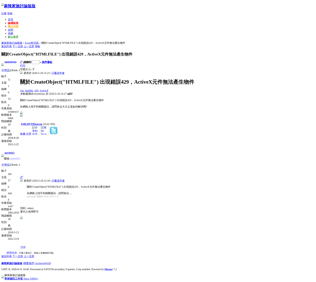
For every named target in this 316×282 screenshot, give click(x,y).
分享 (28, 133)
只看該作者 (58, 73)
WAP (48, 263)
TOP (23, 247)
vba (22, 90)
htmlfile (29, 90)
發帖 (37, 46)
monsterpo (10, 61)
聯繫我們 (29, 263)
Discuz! (109, 269)
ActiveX (44, 90)
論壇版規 (13, 23)
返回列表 (6, 46)
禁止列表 (13, 26)
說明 (10, 29)
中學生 (5, 70)
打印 (22, 65)
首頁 (10, 19)
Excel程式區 (32, 42)
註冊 (4, 13)
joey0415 (9, 152)
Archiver (39, 263)
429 (36, 90)
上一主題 (29, 46)
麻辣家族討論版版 (11, 42)
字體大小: (26, 69)
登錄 (10, 13)
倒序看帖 (47, 62)
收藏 (22, 133)
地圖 (10, 33)
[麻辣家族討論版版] (18, 6)
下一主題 (18, 46)
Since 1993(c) (21, 278)
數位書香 (13, 36)
